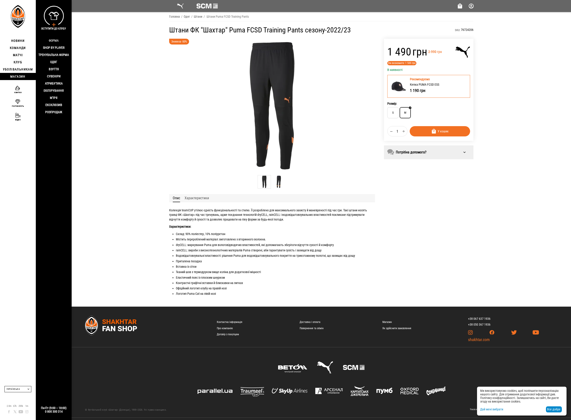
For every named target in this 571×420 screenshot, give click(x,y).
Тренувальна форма (53, 55)
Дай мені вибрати (491, 409)
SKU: (457, 30)
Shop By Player (53, 47)
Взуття (54, 69)
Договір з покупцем (228, 334)
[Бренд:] (463, 52)
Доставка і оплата (310, 322)
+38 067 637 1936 (479, 318)
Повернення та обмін (312, 328)
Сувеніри (54, 76)
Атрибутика (54, 83)
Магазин (387, 322)
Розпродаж (53, 112)
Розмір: (392, 103)
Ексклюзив (53, 105)
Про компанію (225, 328)
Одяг (53, 62)
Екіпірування (54, 90)
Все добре (553, 409)
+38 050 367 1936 (479, 324)
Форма (54, 40)
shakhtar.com (479, 339)
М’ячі (54, 98)
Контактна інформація (229, 322)
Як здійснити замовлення (396, 328)
